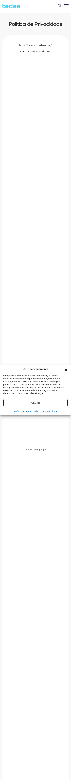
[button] (66, 369)
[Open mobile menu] (66, 5)
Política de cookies (23, 411)
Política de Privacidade (45, 411)
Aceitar (35, 402)
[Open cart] (59, 5)
